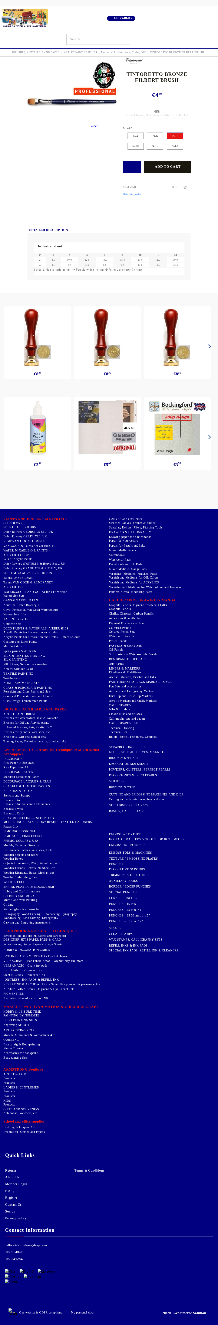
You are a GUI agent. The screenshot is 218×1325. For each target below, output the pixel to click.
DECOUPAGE (13, 759)
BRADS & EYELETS (123, 757)
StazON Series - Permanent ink (24, 975)
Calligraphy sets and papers (127, 718)
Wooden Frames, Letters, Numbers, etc (29, 868)
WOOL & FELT (14, 882)
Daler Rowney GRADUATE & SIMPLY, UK (32, 568)
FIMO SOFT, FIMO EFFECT (23, 836)
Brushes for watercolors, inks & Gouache (30, 718)
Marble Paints (12, 646)
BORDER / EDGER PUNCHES (130, 886)
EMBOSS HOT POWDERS (127, 845)
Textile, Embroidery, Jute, (20, 877)
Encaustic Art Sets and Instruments (26, 804)
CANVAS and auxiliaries (125, 519)
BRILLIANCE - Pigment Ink (22, 970)
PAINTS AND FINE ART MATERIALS (35, 519)
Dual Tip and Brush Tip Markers (131, 696)
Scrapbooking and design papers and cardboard (34, 935)
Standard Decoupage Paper (21, 776)
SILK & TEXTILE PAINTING (24, 655)
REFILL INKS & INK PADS (128, 945)
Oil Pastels (116, 649)
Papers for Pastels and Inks (127, 545)
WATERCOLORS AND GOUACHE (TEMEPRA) (36, 591)
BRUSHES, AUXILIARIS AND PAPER (36, 52)
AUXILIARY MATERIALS (21, 683)
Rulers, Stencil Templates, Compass (132, 736)
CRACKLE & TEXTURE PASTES (26, 786)
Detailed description (48, 230)
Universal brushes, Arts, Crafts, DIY (123, 52)
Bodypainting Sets (15, 1057)
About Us (12, 1177)
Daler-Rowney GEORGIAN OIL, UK (28, 531)
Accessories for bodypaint (20, 1053)
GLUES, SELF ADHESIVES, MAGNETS (137, 752)
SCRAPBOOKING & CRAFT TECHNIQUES (40, 931)
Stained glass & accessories (21, 909)
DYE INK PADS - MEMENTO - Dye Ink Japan (35, 956)
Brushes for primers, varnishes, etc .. (28, 732)
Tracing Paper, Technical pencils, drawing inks (34, 741)
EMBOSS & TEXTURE (125, 834)
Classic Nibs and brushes (125, 714)
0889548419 (123, 18)
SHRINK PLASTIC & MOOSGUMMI (28, 886)
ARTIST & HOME (15, 1074)
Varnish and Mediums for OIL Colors (133, 577)
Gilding (8, 904)
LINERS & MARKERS (124, 668)
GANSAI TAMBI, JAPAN (20, 600)
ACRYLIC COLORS (17, 555)
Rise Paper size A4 (15, 767)
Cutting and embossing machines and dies (136, 799)
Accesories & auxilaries (125, 618)
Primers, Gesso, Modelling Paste (130, 591)
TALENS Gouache (15, 619)
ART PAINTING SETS (18, 1030)
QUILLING (11, 1039)
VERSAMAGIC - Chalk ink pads (25, 965)
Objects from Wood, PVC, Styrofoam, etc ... (33, 863)
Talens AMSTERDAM (18, 577)
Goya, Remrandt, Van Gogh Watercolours (30, 609)
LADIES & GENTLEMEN (21, 1087)
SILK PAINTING (15, 659)
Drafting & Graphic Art (19, 1127)
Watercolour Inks (14, 614)
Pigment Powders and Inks (126, 623)
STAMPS (115, 928)
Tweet (93, 126)
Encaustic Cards (13, 813)
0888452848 (15, 1259)
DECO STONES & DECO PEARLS (133, 775)
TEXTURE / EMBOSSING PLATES (133, 858)
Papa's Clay (11, 826)
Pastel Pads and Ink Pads (125, 564)
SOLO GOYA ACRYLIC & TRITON (27, 573)
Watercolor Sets (13, 595)
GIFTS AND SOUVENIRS (21, 1109)
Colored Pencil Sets (122, 631)
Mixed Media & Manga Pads (128, 569)
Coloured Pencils (120, 627)
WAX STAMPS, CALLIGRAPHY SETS (135, 939)
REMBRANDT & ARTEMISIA (24, 541)
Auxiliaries (116, 663)
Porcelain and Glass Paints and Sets (27, 691)
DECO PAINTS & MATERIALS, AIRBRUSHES (35, 628)
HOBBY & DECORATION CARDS (26, 949)
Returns (11, 1170)
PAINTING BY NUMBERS (21, 1015)
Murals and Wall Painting (20, 900)
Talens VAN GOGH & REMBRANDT (28, 582)
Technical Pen (118, 732)
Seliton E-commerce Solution (183, 1313)
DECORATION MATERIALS (128, 763)
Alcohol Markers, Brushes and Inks (132, 677)
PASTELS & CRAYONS (125, 645)
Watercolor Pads (120, 559)
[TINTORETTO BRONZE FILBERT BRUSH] (72, 118)
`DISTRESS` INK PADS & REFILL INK (31, 979)
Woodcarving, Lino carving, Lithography (30, 917)
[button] (109, 246)
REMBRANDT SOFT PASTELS (130, 659)
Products (9, 1078)
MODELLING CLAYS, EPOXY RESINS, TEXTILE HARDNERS (47, 822)
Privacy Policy (16, 1218)
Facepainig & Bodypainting (21, 1044)
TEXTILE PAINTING (18, 673)
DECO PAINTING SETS (20, 1020)
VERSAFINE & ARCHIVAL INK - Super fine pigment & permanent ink (51, 984)
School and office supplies (23, 1121)
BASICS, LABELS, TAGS (127, 811)
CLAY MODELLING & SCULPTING (28, 818)
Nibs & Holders (119, 709)
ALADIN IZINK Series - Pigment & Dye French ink (38, 989)
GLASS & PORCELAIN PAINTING (27, 687)
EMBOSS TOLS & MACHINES (130, 852)
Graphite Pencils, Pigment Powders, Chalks (138, 605)
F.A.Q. (10, 1191)
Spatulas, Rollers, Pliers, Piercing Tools (135, 527)
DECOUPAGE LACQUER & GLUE (27, 781)
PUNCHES (116, 864)
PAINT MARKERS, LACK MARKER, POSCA (140, 681)
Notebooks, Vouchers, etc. (20, 1113)
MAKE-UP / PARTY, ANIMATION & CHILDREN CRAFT (51, 1007)
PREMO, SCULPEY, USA (21, 840)
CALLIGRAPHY (120, 705)
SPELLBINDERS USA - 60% (129, 805)
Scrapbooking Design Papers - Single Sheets (32, 944)
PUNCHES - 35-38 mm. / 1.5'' (129, 915)
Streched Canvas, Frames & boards (132, 522)
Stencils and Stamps (16, 795)
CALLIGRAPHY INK (123, 723)
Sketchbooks (117, 555)
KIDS (7, 1100)
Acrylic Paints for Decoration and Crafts (30, 632)
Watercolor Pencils (121, 636)
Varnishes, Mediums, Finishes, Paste (133, 573)
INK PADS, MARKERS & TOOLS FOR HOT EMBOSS (146, 839)
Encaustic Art (12, 800)
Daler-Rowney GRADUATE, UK (25, 536)
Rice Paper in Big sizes (18, 762)
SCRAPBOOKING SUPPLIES (129, 747)
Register (11, 1197)
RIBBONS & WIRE (122, 786)
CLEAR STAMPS (121, 933)
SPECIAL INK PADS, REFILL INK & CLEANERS (144, 950)
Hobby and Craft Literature (21, 891)
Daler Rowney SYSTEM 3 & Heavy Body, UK (34, 563)
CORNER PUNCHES (123, 898)
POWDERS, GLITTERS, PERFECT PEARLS (140, 769)
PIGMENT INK (13, 993)
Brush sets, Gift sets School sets (24, 736)
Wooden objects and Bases (20, 854)
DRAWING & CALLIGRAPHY (130, 532)
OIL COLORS (12, 523)
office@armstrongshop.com (26, 1245)
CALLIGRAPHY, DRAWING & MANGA (142, 600)
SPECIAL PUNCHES (123, 892)
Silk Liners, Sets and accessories (25, 664)
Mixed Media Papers (122, 550)
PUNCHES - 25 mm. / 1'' (126, 909)
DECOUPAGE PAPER (18, 772)
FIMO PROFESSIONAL (19, 831)
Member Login (16, 1184)
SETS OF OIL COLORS (19, 527)
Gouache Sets (12, 623)
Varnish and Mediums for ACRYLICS (134, 582)
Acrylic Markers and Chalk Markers (133, 700)
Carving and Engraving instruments (27, 922)
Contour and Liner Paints (20, 641)
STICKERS (116, 781)
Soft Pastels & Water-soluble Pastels (133, 654)
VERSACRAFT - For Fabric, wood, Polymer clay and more (43, 961)
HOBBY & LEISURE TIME (22, 1011)
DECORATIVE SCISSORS (127, 869)
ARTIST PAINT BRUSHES (80, 52)
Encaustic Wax (13, 808)
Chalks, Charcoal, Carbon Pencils (131, 613)
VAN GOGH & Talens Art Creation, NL (29, 545)
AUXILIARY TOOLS (123, 880)
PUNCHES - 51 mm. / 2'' (126, 921)
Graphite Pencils (120, 609)
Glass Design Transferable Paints (25, 701)
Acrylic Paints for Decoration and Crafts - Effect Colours (41, 637)
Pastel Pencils (118, 641)
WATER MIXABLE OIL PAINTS (25, 550)
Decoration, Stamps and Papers (24, 1131)
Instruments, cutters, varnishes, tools (27, 850)
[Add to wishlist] (132, 167)
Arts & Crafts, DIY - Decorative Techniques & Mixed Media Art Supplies (51, 752)
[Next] (208, 346)
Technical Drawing (121, 728)
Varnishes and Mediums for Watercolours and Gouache (145, 587)
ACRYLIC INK (13, 587)
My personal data (82, 1312)
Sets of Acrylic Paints (17, 559)
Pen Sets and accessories (125, 686)
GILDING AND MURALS (21, 896)
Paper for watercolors (123, 540)
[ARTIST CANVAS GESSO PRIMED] (107, 428)
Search (10, 1211)
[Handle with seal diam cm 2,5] (37, 337)
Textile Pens (11, 678)
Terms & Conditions (89, 1170)
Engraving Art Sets (16, 1024)
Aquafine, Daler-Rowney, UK (23, 605)
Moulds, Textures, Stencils (21, 845)
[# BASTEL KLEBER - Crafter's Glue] (38, 428)
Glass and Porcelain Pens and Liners (27, 696)
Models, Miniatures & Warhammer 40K (29, 1035)
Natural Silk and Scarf (18, 669)
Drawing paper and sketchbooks (130, 536)
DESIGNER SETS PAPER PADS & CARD (32, 939)
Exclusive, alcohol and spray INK (25, 998)
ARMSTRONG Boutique (23, 1069)
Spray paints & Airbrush (19, 651)
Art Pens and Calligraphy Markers (131, 691)
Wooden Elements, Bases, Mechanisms (28, 872)
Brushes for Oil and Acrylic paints (26, 722)
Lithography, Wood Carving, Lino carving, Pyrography (40, 914)
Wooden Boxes (13, 858)
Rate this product (132, 194)
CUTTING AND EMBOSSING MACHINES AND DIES (146, 794)
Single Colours (13, 1048)
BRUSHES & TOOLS (18, 790)
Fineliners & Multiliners (125, 672)
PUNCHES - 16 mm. (123, 904)
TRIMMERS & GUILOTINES (129, 875)
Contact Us (13, 1204)
